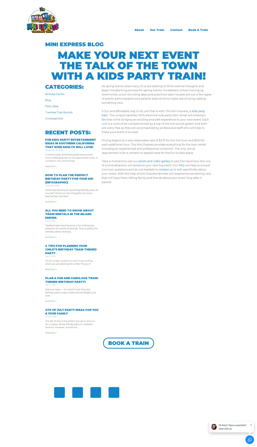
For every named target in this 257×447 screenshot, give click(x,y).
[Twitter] (77, 392)
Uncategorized (54, 118)
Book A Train (198, 30)
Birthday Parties (54, 94)
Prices (137, 404)
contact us (166, 169)
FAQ (181, 165)
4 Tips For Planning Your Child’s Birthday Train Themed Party (71, 249)
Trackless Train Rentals (58, 112)
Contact (176, 30)
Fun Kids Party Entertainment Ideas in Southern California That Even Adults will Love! (70, 143)
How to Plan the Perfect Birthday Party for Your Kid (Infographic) (69, 179)
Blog (48, 100)
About (139, 30)
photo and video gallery (154, 161)
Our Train (157, 30)
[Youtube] (114, 392)
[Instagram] (95, 392)
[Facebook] (59, 392)
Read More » (51, 166)
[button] (128, 343)
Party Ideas (51, 106)
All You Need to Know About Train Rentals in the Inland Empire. (69, 214)
